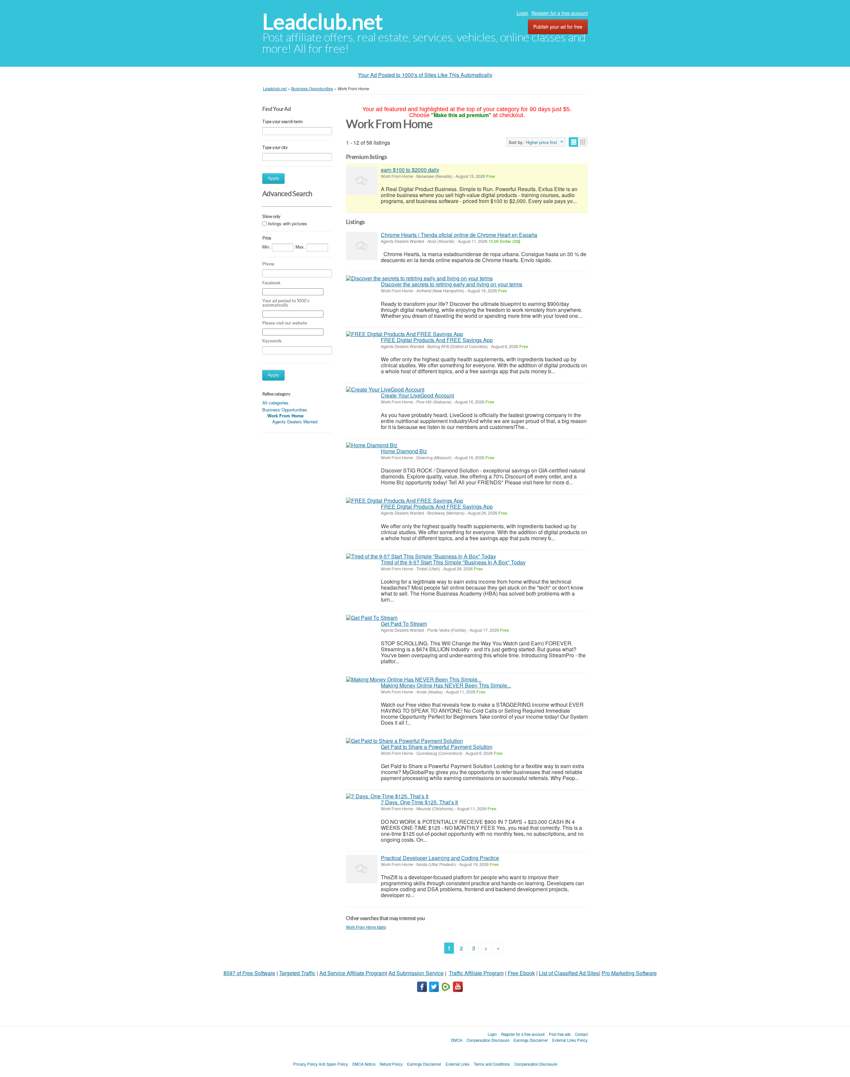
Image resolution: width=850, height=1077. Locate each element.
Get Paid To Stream (404, 623)
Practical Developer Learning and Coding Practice (440, 858)
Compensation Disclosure (488, 1040)
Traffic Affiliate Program (476, 973)
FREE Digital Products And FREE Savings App (437, 340)
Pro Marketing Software (629, 973)
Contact (581, 1034)
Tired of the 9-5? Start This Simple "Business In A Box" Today (453, 562)
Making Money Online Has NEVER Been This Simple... (446, 685)
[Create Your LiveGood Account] (385, 390)
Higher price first (541, 142)
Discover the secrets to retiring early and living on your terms (451, 284)
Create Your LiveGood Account (417, 395)
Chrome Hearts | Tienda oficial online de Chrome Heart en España (459, 235)
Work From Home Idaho (366, 927)
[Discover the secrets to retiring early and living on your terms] (419, 278)
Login (522, 13)
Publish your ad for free (557, 26)
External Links (457, 1064)
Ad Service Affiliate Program (352, 973)
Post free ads (560, 1034)
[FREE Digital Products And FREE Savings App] (404, 334)
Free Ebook (521, 973)
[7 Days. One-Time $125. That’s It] (387, 796)
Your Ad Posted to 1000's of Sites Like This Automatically (425, 75)
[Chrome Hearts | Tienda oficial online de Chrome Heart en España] (362, 246)
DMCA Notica (363, 1064)
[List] (573, 142)
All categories (275, 402)
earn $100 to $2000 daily (410, 170)
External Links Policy (570, 1040)
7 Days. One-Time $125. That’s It (419, 802)
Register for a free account (560, 13)
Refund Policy (391, 1064)
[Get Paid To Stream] (371, 618)
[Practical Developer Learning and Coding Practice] (362, 869)
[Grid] (583, 142)
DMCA (456, 1040)
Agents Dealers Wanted (294, 421)
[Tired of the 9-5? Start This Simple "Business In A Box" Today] (421, 556)
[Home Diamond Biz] (371, 445)
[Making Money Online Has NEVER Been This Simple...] (413, 679)
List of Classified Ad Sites (569, 973)
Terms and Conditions (492, 1064)
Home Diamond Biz (404, 451)
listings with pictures (287, 223)
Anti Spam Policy (333, 1064)
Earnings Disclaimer (531, 1040)
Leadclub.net (322, 22)
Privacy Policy (305, 1064)
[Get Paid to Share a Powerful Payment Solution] (404, 741)
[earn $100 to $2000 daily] (362, 181)
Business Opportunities (284, 409)
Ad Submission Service (416, 973)
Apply (273, 178)
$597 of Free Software (249, 973)
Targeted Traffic (297, 973)
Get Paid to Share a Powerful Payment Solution (436, 747)
